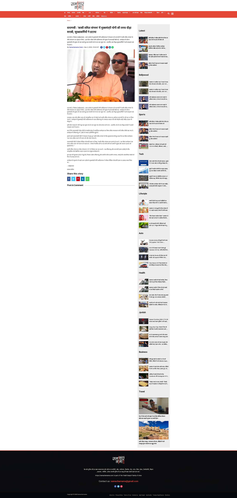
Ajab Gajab (142, 495)
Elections (167, 495)
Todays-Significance (158, 495)
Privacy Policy (119, 495)
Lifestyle (143, 193)
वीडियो (111, 12)
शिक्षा (141, 12)
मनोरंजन (97, 12)
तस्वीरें (89, 16)
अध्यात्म (77, 16)
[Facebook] (115, 486)
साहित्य (97, 16)
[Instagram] (121, 486)
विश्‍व (83, 12)
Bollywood (143, 75)
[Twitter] (118, 486)
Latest (142, 30)
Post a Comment (75, 185)
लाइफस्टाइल (125, 12)
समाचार (73, 12)
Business (143, 352)
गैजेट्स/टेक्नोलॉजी (148, 12)
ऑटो (162, 12)
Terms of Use (127, 495)
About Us (111, 495)
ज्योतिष (69, 16)
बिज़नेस (119, 12)
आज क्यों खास (136, 12)
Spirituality (149, 495)
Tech (141, 154)
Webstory (104, 16)
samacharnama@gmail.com (118, 481)
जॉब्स (93, 16)
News (68, 20)
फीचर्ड (68, 12)
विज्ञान (158, 12)
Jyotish (142, 312)
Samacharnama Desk (76, 47)
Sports (142, 114)
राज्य (90, 12)
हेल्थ (65, 16)
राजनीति (78, 12)
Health (142, 273)
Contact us (135, 495)
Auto (141, 233)
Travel (142, 391)
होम (65, 13)
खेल (104, 12)
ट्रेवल (84, 16)
